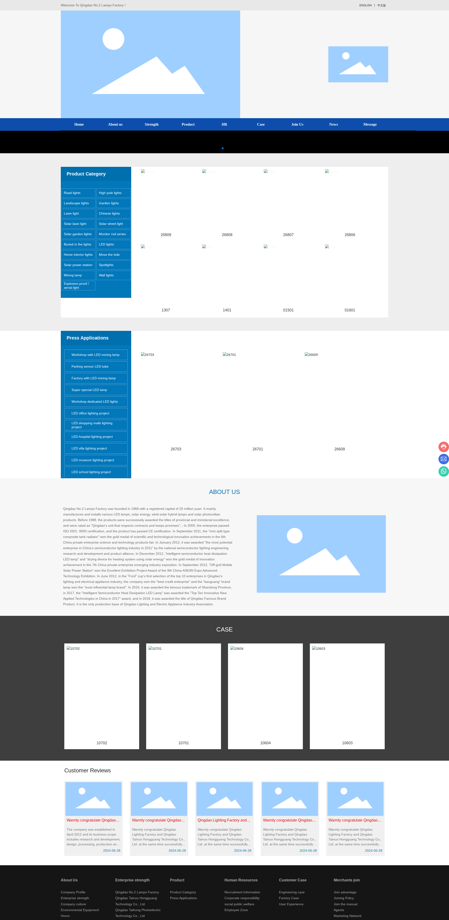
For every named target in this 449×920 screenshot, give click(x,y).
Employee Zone (236, 910)
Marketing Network (348, 916)
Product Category (183, 892)
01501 (288, 310)
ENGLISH (365, 5)
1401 (227, 310)
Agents (339, 910)
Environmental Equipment (80, 910)
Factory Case (289, 898)
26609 (339, 449)
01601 (350, 310)
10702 (102, 743)
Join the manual (345, 904)
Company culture (73, 904)
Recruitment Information (242, 892)
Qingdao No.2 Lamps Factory (137, 892)
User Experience (291, 904)
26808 (227, 235)
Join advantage (345, 892)
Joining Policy (344, 898)
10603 (347, 743)
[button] (223, 148)
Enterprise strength (75, 898)
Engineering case (292, 892)
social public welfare (239, 904)
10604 (265, 743)
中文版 (381, 5)
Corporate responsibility (242, 898)
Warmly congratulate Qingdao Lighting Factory (287, 822)
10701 (183, 743)
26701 (258, 449)
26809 (166, 235)
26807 (288, 235)
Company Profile (73, 892)
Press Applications (183, 898)
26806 (350, 235)
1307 (166, 310)
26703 (176, 449)
